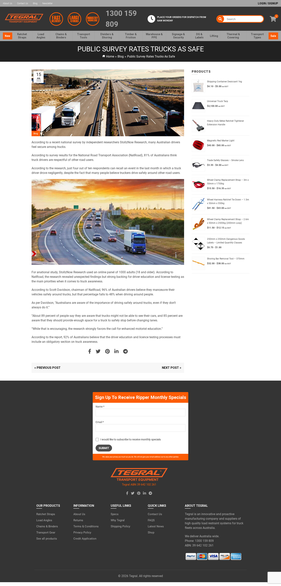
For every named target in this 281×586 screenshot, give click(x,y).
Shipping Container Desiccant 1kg (224, 81)
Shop (151, 532)
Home (110, 56)
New (7, 35)
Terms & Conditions (86, 526)
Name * (100, 406)
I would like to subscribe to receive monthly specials (130, 439)
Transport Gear (45, 532)
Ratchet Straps (45, 514)
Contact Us (22, 3)
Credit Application (84, 538)
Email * (100, 422)
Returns (78, 520)
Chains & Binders (47, 526)
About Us (7, 3)
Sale (273, 35)
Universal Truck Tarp (217, 101)
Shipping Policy (120, 526)
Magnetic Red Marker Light (220, 140)
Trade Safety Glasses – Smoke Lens (225, 160)
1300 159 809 (121, 18)
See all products (46, 538)
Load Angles (44, 520)
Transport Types (257, 36)
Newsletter (47, 3)
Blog (35, 3)
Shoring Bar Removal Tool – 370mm (225, 258)
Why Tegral (118, 520)
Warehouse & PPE (154, 36)
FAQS (151, 520)
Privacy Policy (82, 532)
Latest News (156, 526)
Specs (115, 514)
